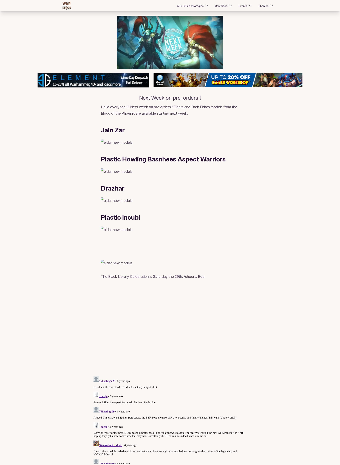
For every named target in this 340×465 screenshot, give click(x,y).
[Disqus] (170, 328)
